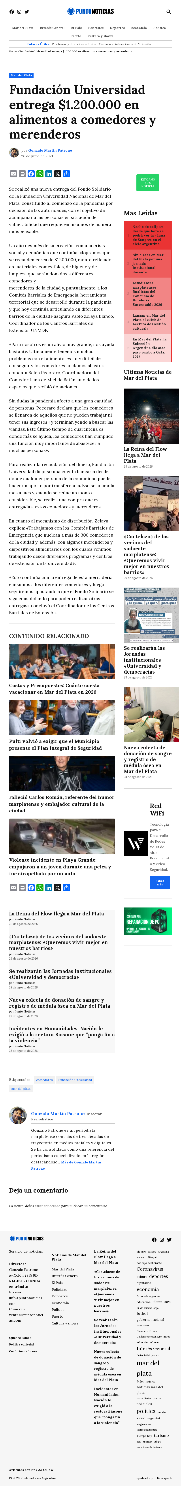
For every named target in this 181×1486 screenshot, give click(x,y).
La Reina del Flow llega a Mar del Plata (56, 913)
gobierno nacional (150, 1320)
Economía (139, 28)
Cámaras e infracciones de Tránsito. (125, 44)
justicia (156, 1355)
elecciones (162, 1301)
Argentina (163, 1251)
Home (13, 51)
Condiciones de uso (23, 1351)
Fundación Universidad (75, 1080)
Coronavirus (150, 1269)
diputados (144, 1283)
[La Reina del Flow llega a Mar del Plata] (151, 417)
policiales (144, 1403)
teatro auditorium (147, 1429)
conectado (52, 1206)
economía (148, 1289)
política (146, 1411)
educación (144, 1302)
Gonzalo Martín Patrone (50, 150)
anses (152, 1251)
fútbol (142, 1313)
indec (167, 1336)
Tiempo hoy (144, 1435)
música (150, 1381)
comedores (44, 1080)
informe (154, 1342)
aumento (141, 1257)
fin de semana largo (147, 1307)
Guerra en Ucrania (147, 1331)
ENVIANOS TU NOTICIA (148, 183)
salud (141, 1418)
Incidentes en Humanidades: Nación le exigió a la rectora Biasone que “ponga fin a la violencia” (62, 1034)
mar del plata (20, 1089)
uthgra (157, 1441)
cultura (142, 1277)
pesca (157, 1398)
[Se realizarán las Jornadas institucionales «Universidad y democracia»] (151, 616)
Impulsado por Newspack (153, 1478)
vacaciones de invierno (149, 1447)
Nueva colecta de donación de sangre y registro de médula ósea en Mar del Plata (59, 1003)
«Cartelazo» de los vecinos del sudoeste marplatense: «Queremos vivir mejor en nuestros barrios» (58, 942)
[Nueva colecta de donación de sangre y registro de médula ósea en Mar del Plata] (151, 715)
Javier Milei (143, 1355)
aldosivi (141, 1251)
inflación (142, 1342)
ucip (139, 1441)
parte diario (144, 1398)
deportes (158, 1276)
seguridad (153, 1418)
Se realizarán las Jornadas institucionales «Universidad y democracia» (60, 974)
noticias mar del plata (150, 1390)
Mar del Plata (23, 28)
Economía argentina (148, 1296)
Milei (140, 1381)
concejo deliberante (149, 1262)
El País (76, 28)
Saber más (160, 882)
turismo (161, 1435)
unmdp (147, 1441)
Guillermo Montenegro (149, 1336)
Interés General (52, 28)
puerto (162, 1412)
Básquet (152, 1257)
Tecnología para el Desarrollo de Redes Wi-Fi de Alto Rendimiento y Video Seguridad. (159, 847)
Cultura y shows (100, 36)
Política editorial (21, 1344)
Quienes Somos (20, 1338)
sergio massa (144, 1424)
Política (159, 28)
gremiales (143, 1325)
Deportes (117, 28)
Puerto (75, 36)
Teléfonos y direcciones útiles (74, 44)
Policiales (96, 28)
